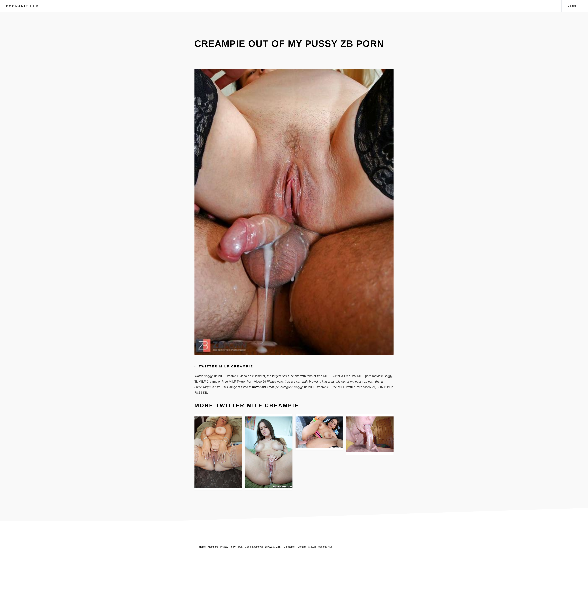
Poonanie (22, 6)
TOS (240, 546)
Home (202, 546)
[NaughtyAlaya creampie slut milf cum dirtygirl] (218, 452)
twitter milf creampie (226, 366)
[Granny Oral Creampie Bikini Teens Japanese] (370, 434)
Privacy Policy (228, 546)
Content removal (254, 546)
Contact (302, 546)
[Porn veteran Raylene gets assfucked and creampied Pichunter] (319, 432)
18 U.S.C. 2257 (273, 546)
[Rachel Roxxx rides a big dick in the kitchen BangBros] (268, 452)
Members (213, 546)
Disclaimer (289, 546)
